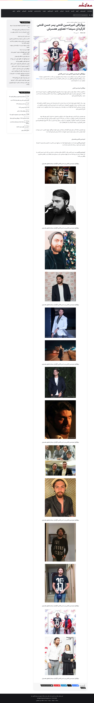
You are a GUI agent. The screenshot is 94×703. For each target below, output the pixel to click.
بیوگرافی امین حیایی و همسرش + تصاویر (21, 68)
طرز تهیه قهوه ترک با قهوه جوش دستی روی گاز (19, 59)
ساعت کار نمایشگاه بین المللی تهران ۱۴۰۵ (20, 29)
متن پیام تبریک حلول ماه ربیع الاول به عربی (20, 71)
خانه (84, 22)
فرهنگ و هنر (30, 11)
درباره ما (49, 700)
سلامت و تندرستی (37, 11)
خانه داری (56, 11)
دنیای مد (44, 11)
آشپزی (77, 11)
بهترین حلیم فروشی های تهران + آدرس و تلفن (20, 63)
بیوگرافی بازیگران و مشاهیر (72, 22)
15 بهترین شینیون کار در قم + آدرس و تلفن (20, 66)
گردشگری (18, 11)
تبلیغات (53, 700)
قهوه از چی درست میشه (24, 49)
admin (83, 33)
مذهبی (14, 11)
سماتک (37, 79)
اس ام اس (62, 11)
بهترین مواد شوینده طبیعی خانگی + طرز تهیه (20, 80)
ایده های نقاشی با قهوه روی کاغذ (22, 61)
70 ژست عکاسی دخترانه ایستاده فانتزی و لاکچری (19, 39)
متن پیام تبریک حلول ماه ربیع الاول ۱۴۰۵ (21, 78)
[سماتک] (85, 5)
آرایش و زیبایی (82, 11)
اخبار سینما (67, 11)
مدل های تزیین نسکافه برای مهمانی (22, 56)
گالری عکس (24, 11)
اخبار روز (72, 11)
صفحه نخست (89, 11)
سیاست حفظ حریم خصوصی (41, 700)
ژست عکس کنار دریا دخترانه (23, 36)
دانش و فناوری (50, 11)
